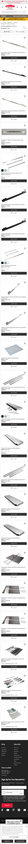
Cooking (15, 22)
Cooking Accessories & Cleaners (8, 23)
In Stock (3, 753)
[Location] (17, 7)
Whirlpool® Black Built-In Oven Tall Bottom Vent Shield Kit (13, 204)
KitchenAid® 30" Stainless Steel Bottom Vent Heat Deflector (13, 110)
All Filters (8, 31)
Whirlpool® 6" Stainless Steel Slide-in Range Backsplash (12, 419)
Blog (15, 761)
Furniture (3, 747)
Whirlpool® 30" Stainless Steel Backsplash (10, 358)
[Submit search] (24, 12)
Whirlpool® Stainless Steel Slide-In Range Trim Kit (11, 173)
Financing (16, 751)
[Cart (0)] (25, 7)
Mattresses (4, 751)
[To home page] (10, 7)
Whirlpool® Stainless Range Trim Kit (8, 265)
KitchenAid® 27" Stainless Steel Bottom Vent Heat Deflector (13, 52)
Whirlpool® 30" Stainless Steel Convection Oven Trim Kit (12, 721)
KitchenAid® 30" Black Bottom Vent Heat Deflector (11, 81)
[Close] (26, 826)
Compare (15, 60)
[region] (14, 834)
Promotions (16, 755)
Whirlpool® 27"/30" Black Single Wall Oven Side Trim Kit (12, 659)
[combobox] (20, 31)
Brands (3, 755)
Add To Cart (14, 57)
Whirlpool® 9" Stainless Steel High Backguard (10, 448)
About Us (16, 747)
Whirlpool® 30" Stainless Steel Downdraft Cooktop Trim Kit (13, 387)
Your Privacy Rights (14, 836)
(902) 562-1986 (5, 773)
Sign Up (7, 805)
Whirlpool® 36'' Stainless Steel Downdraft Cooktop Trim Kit (13, 479)
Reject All (7, 841)
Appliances (9, 22)
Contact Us (4, 775)
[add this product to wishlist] (25, 38)
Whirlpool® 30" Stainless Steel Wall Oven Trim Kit (11, 690)
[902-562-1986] (21, 7)
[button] (2, 7)
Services (16, 749)
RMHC (15, 753)
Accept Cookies (20, 841)
